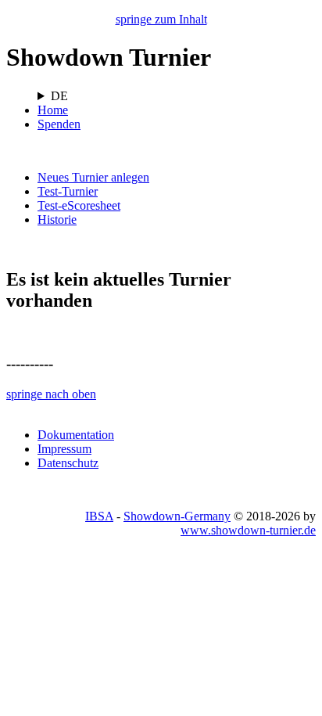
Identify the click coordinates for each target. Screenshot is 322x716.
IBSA (99, 516)
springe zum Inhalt (161, 19)
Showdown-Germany (177, 516)
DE (59, 96)
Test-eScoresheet (79, 205)
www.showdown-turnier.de (248, 530)
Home (53, 110)
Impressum (64, 448)
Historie (57, 219)
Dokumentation (76, 434)
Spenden (59, 124)
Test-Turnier (68, 191)
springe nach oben (51, 394)
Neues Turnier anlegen (93, 177)
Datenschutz (68, 463)
